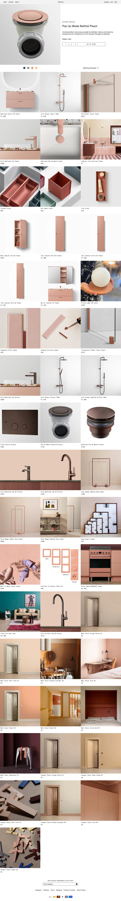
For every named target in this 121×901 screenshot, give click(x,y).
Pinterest (46, 890)
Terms (52, 890)
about (17, 2)
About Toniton (81, 890)
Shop (5, 2)
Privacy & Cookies (69, 890)
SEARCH (106, 2)
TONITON (60, 2)
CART (115, 2)
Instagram (38, 890)
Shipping (59, 890)
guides (11, 2)
